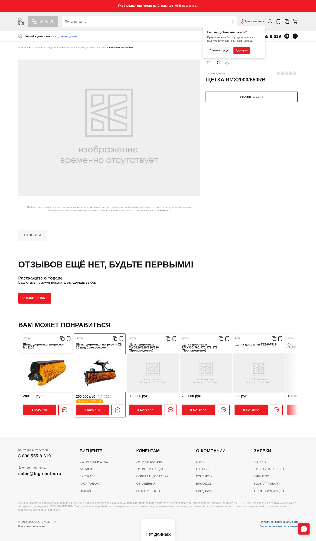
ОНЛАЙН (86, 491)
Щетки (27, 338)
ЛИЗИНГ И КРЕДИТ (150, 469)
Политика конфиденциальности (278, 521)
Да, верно (242, 50)
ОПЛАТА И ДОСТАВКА (152, 476)
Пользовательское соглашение (278, 526)
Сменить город (219, 50)
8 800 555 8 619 (34, 456)
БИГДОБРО (204, 491)
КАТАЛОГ (86, 469)
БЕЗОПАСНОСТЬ (148, 491)
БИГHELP (260, 461)
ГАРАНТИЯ (261, 476)
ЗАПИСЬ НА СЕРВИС (269, 469)
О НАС (201, 461)
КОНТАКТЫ (204, 476)
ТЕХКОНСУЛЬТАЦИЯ (269, 491)
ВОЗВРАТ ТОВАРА (266, 483)
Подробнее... (190, 5)
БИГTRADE (87, 476)
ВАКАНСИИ (204, 483)
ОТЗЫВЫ (202, 469)
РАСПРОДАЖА (90, 483)
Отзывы (32, 235)
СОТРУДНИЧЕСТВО (94, 461)
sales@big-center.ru (39, 473)
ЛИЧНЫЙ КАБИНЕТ (150, 461)
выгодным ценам (64, 36)
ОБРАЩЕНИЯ (145, 483)
